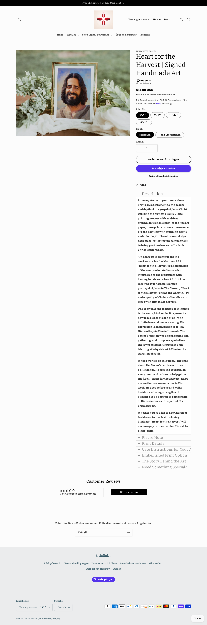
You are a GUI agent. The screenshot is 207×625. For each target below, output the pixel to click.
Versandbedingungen (76, 563)
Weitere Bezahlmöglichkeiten (163, 176)
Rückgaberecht (52, 563)
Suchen (117, 568)
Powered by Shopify (51, 618)
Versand (140, 94)
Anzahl (140, 141)
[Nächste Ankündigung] (190, 3)
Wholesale (155, 563)
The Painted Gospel (32, 618)
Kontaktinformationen (133, 563)
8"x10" (157, 115)
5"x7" (142, 115)
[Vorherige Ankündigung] (17, 3)
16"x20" (143, 122)
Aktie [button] (143, 184)
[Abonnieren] (128, 532)
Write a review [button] (129, 492)
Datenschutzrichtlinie (104, 563)
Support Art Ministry (98, 568)
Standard (144, 134)
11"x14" (173, 115)
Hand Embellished (170, 134)
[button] (19, 19)
